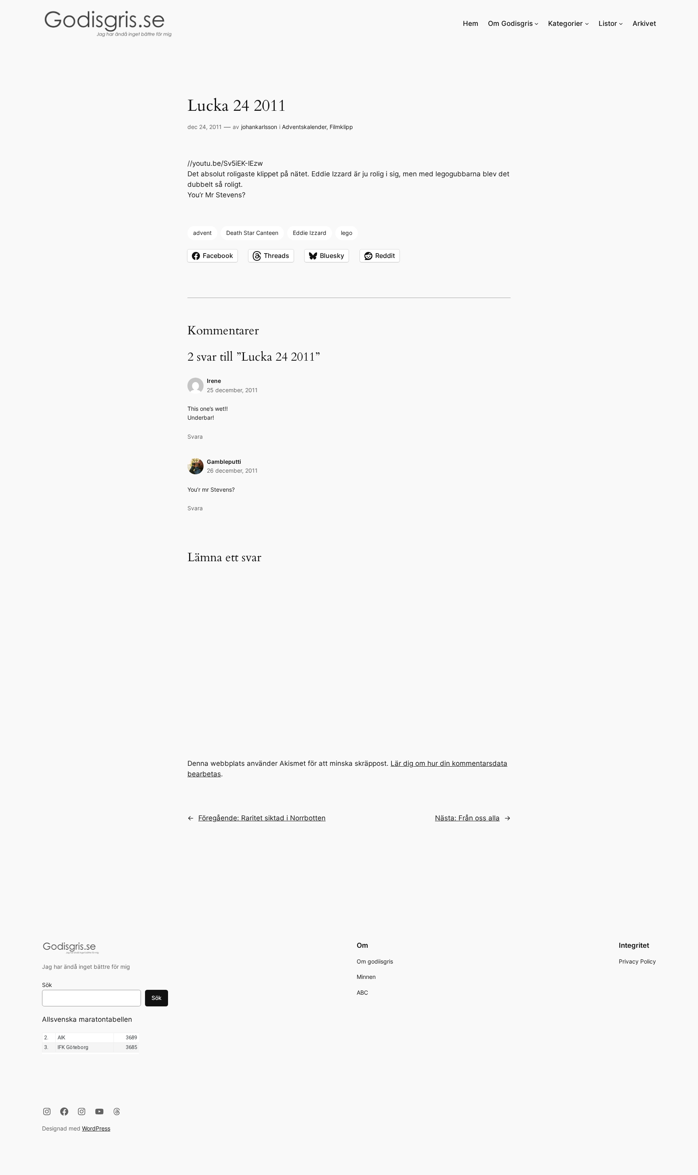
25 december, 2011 (232, 390)
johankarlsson (259, 126)
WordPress (96, 1128)
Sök (47, 984)
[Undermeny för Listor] (621, 23)
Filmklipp (341, 126)
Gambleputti (224, 461)
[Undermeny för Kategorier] (587, 23)
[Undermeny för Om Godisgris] (536, 23)
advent (202, 232)
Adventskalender (304, 126)
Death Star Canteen (252, 232)
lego (346, 232)
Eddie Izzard (309, 232)
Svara (195, 436)
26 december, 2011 (232, 470)
